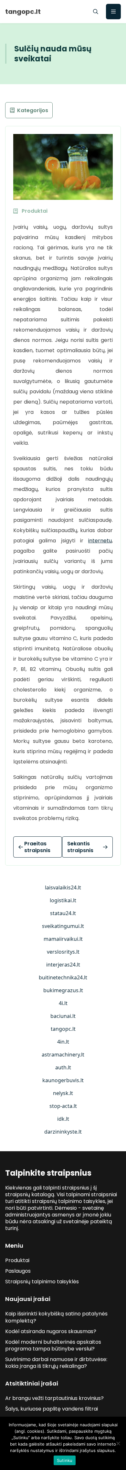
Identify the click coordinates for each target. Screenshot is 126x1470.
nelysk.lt (63, 1093)
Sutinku (65, 1460)
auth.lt (63, 1067)
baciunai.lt (63, 1016)
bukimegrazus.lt (63, 990)
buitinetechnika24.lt (63, 977)
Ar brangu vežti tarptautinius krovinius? (54, 1398)
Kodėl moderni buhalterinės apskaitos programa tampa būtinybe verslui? (53, 1345)
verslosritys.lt (63, 951)
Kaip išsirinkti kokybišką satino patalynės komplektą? (56, 1317)
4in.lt (63, 1041)
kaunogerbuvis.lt (63, 1080)
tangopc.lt (63, 1028)
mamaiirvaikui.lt (63, 938)
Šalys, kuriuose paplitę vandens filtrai (51, 1408)
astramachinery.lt (63, 1054)
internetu (100, 540)
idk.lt (63, 1118)
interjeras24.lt (63, 964)
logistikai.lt (63, 900)
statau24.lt (63, 913)
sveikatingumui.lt (63, 926)
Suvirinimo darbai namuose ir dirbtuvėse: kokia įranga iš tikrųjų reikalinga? (56, 1363)
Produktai (17, 1260)
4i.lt (63, 1003)
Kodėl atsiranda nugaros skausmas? (50, 1331)
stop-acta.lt (63, 1105)
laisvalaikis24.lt (63, 887)
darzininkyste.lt (63, 1131)
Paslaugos (18, 1271)
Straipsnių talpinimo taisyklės (42, 1281)
